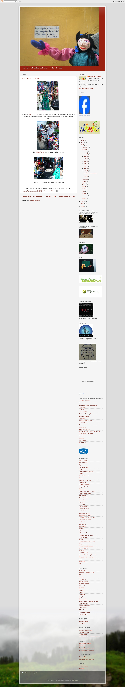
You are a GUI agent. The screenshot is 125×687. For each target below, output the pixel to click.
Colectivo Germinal (84, 400)
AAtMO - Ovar (83, 460)
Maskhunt (82, 522)
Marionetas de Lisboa (85, 515)
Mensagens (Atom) (34, 200)
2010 (82, 142)
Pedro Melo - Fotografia (86, 433)
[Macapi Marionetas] (84, 114)
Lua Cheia (82, 502)
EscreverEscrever (84, 632)
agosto (84, 181)
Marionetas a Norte (84, 513)
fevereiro (85, 196)
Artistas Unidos (83, 581)
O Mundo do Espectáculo (86, 610)
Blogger (75, 680)
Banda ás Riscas (84, 583)
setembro (85, 179)
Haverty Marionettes (85, 493)
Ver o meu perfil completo (86, 88)
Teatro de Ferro (83, 552)
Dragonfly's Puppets (85, 480)
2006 (82, 206)
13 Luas (81, 403)
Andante (81, 577)
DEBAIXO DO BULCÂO (85, 630)
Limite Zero (82, 500)
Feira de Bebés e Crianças (86, 648)
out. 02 (86, 176)
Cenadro (81, 592)
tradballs (81, 438)
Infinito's (81, 668)
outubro (84, 152)
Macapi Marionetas (83, 94)
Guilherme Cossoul (84, 605)
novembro (85, 149)
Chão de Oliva (83, 599)
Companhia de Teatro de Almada (88, 601)
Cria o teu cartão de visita (84, 115)
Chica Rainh (40, 152)
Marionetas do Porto (85, 519)
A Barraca (82, 570)
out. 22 (86, 159)
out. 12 (86, 168)
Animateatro (82, 579)
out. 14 (86, 166)
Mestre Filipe (82, 526)
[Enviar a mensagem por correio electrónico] (57, 191)
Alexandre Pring (83, 462)
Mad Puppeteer (83, 506)
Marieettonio (82, 511)
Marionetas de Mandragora (87, 517)
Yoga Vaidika (82, 440)
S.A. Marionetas (83, 548)
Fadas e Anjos (83, 422)
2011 (82, 140)
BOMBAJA (82, 407)
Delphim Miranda (84, 416)
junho (84, 186)
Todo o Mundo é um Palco (86, 557)
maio (84, 188)
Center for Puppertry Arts (86, 471)
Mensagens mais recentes (32, 196)
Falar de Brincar (83, 657)
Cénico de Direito (84, 603)
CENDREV (82, 594)
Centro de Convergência (86, 414)
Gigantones (82, 489)
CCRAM (81, 409)
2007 (82, 204)
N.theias (81, 528)
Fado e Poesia (83, 634)
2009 (82, 145)
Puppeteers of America (85, 544)
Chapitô (81, 597)
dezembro (85, 147)
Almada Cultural (83, 666)
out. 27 (86, 156)
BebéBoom (82, 645)
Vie (80, 563)
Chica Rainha (83, 411)
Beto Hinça (82, 469)
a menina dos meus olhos (86, 572)
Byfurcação (82, 586)
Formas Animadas (84, 484)
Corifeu (81, 473)
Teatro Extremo (83, 614)
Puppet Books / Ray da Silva (87, 541)
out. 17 (86, 163)
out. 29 (86, 154)
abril (83, 191)
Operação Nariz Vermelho (86, 659)
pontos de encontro (95, 76)
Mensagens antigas (67, 196)
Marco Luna (82, 427)
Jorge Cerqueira (83, 498)
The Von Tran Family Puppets (87, 555)
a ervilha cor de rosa (85, 643)
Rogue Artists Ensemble (86, 546)
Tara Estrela (82, 436)
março (84, 193)
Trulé (80, 559)
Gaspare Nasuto (83, 487)
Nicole (81, 530)
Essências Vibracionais (85, 420)
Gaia (80, 425)
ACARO (81, 575)
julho (84, 184)
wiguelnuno (82, 442)
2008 (82, 201)
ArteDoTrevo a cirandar (30, 78)
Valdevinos (82, 561)
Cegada (81, 590)
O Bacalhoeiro (83, 607)
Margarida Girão (83, 621)
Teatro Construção (84, 612)
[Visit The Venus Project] (29, 673)
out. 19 (86, 161)
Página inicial (51, 196)
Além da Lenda (83, 467)
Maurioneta (82, 524)
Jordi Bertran (82, 495)
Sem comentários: (49, 191)
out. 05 (86, 171)
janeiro (84, 198)
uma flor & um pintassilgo (86, 650)
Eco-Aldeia (82, 418)
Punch (81, 539)
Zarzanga (82, 623)
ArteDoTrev (32, 114)
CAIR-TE (81, 588)
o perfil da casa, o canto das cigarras (89, 431)
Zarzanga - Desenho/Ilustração (88, 405)
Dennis (81, 478)
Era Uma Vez (83, 482)
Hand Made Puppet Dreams (87, 491)
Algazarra (82, 465)
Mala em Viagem (84, 508)
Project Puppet (83, 537)
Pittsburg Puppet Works (86, 535)
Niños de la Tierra (84, 533)
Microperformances (84, 429)
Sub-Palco (82, 550)
